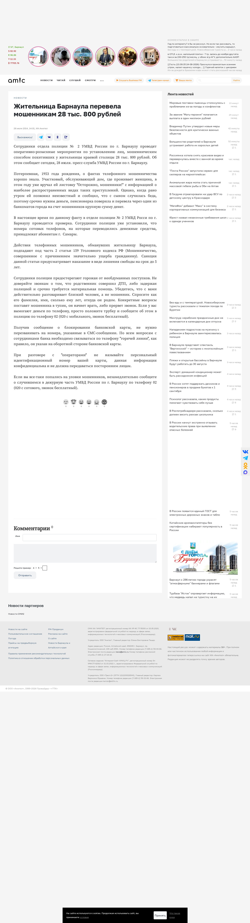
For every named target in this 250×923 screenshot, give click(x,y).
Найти (236, 80)
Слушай (75, 80)
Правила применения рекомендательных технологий (37, 653)
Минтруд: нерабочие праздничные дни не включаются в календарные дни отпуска (196, 319)
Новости (46, 80)
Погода (12, 638)
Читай (61, 80)
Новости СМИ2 (16, 613)
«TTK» (54, 688)
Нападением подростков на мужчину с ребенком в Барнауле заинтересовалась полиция (195, 333)
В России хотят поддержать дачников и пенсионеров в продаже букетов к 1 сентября (194, 387)
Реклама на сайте (58, 633)
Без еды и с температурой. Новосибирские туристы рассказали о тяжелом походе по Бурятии (197, 306)
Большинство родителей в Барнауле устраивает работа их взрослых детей (193, 143)
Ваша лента (185, 80)
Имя (17, 536)
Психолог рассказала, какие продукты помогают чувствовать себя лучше (194, 400)
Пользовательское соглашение (25, 633)
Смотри (90, 80)
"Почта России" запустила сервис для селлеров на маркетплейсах (193, 172)
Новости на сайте (17, 629)
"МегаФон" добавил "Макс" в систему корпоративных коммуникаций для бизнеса (197, 207)
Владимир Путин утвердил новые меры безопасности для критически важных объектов (194, 130)
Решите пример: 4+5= (28, 568)
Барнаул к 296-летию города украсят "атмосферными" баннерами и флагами (194, 581)
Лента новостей (181, 94)
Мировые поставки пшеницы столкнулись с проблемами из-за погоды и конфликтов (197, 104)
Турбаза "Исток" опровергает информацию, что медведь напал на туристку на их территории (197, 597)
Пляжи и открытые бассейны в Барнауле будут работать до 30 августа (195, 362)
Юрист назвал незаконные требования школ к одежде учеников (197, 219)
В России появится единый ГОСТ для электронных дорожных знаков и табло (194, 512)
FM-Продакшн (55, 629)
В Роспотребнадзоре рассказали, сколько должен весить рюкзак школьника (196, 412)
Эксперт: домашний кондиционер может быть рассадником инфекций (195, 373)
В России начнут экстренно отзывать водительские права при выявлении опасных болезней (193, 426)
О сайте (52, 638)
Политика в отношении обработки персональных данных (39, 658)
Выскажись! (24, 137)
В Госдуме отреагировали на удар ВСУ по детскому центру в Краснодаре (195, 196)
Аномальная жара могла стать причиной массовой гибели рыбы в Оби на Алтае (195, 184)
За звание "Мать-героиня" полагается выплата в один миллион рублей (193, 116)
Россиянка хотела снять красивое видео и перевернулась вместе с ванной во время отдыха (196, 159)
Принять (160, 915)
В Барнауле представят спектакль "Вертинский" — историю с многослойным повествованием (196, 348)
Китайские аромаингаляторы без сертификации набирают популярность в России (195, 526)
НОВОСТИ (20, 98)
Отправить (25, 575)
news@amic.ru (122, 652)
